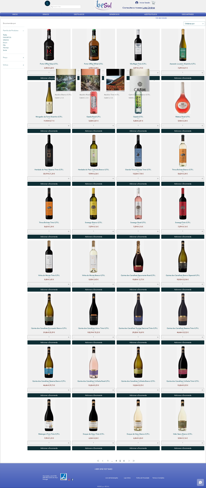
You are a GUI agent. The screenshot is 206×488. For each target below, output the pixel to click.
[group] (103, 85)
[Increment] (158, 73)
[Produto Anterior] (51, 80)
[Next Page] (129, 460)
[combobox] (194, 23)
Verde (5, 50)
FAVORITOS (7, 37)
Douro (5, 43)
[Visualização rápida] (66, 80)
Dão (4, 45)
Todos (5, 35)
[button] (154, 2)
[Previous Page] (102, 460)
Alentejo (6, 48)
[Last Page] (133, 460)
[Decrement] (29, 73)
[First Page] (98, 460)
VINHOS (6, 40)
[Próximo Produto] (154, 80)
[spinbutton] (48, 73)
